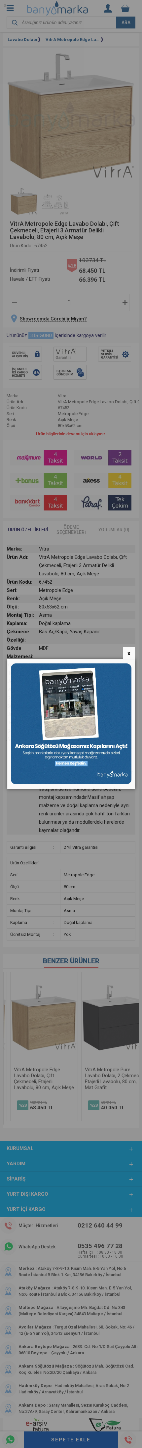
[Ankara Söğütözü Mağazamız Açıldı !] (71, 782)
